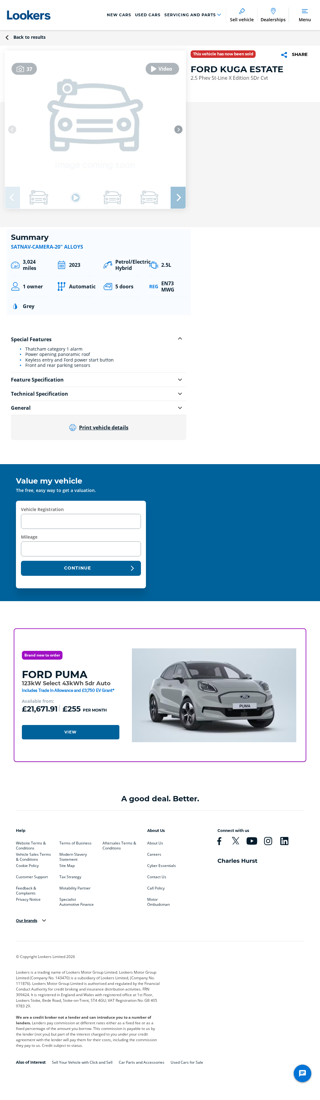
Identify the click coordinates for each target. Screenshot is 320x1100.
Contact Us (156, 876)
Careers (154, 854)
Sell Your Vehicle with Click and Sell (82, 1062)
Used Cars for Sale (187, 1062)
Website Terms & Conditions (31, 844)
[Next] (178, 129)
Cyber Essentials (161, 865)
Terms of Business (75, 843)
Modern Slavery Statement (73, 855)
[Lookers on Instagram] (270, 841)
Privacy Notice (28, 899)
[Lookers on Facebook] (222, 841)
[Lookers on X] (238, 841)
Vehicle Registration (42, 509)
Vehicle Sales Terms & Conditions (33, 855)
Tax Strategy (70, 876)
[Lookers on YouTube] (254, 841)
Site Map (67, 865)
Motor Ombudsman (158, 901)
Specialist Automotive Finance (76, 901)
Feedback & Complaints (26, 889)
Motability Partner (75, 888)
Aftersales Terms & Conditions (119, 844)
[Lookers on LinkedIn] (287, 841)
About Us (155, 843)
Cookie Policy (27, 865)
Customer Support (32, 876)
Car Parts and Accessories (141, 1062)
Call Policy (156, 888)
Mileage (29, 537)
